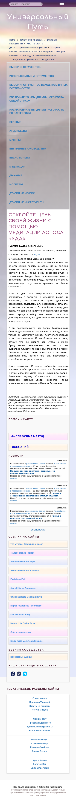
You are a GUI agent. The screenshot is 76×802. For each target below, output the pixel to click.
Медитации (48, 59)
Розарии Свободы (39, 747)
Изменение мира (39, 743)
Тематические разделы (31, 40)
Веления (15, 122)
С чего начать (40, 698)
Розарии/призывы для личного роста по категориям (36, 111)
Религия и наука (39, 739)
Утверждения (18, 130)
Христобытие (40, 760)
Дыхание (15, 175)
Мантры (15, 139)
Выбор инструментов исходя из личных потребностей (38, 86)
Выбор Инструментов (24, 67)
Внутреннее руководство (25, 59)
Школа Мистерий (40, 768)
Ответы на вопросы (39, 706)
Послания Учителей (39, 702)
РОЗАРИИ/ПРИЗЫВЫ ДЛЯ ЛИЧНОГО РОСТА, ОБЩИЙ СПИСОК (37, 99)
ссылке (13, 478)
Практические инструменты (33, 47)
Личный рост (39, 719)
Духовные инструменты (26, 202)
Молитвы (16, 184)
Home (12, 40)
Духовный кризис (22, 193)
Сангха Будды (39, 751)
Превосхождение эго (40, 723)
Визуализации (19, 157)
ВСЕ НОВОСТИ (38, 530)
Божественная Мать (39, 730)
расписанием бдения (35, 463)
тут (37, 254)
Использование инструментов (31, 76)
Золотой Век (39, 764)
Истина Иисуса (40, 710)
